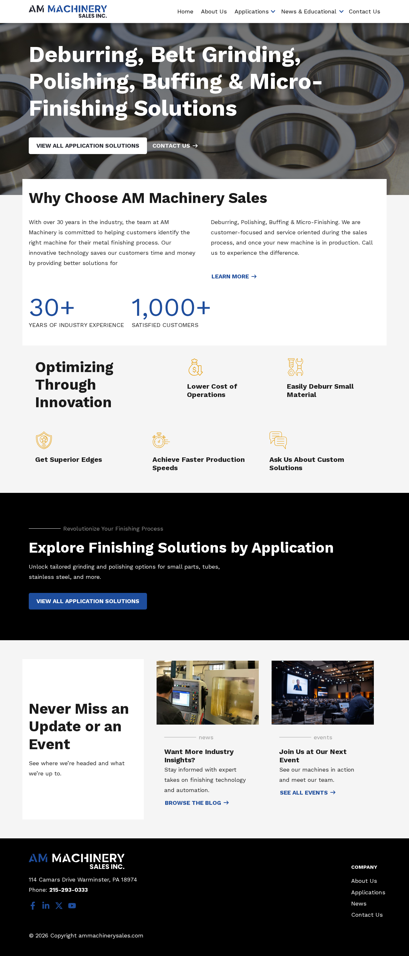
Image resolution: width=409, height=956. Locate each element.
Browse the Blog (193, 802)
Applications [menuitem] (252, 11)
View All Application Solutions (87, 145)
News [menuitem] (359, 903)
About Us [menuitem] (214, 11)
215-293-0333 (68, 889)
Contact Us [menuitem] (364, 11)
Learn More (230, 276)
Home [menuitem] (185, 11)
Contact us (171, 145)
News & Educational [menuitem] (308, 11)
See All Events (304, 792)
